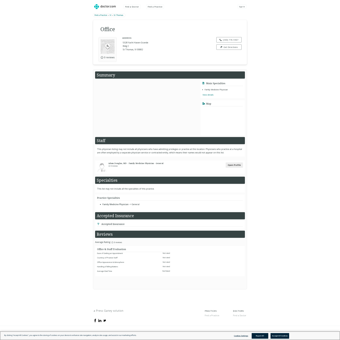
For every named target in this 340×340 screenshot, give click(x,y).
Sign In (242, 7)
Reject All (260, 336)
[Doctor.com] (105, 7)
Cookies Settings (241, 336)
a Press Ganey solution (109, 310)
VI (110, 15)
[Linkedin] (99, 320)
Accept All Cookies (280, 336)
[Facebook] (95, 320)
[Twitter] (104, 320)
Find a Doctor (132, 6)
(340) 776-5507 (230, 39)
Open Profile (234, 165)
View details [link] (208, 94)
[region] (170, 335)
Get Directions (231, 47)
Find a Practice (155, 6)
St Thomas (118, 15)
